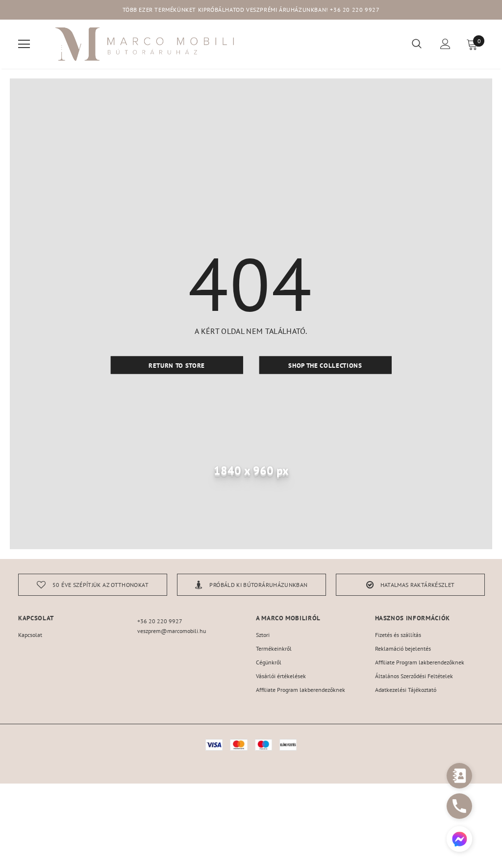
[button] (459, 840)
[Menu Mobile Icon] (24, 44)
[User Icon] (445, 44)
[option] (92, 585)
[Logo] (146, 44)
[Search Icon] (417, 44)
